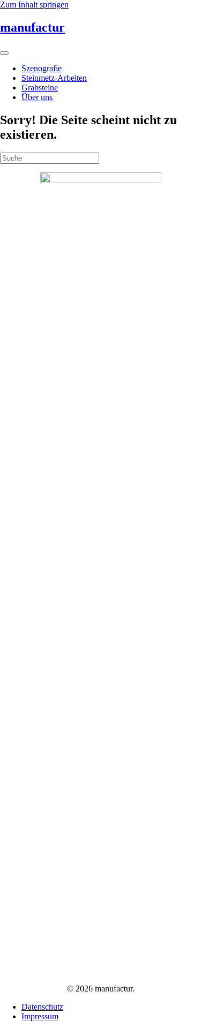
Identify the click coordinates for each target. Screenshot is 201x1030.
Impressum (39, 1016)
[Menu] (4, 53)
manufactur (32, 27)
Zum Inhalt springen (34, 4)
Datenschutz (42, 1006)
